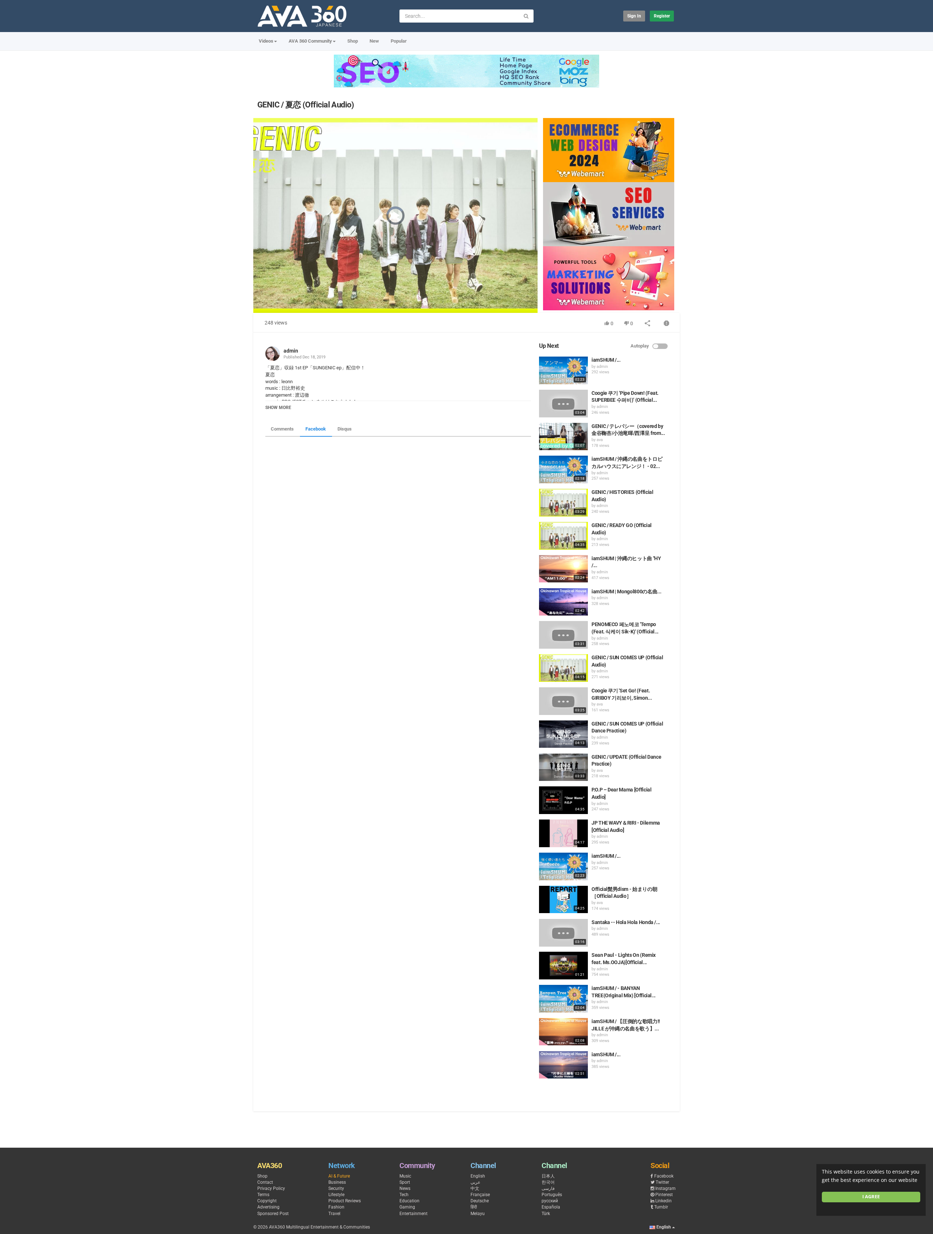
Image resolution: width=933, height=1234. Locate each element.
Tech (404, 1194)
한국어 (548, 1182)
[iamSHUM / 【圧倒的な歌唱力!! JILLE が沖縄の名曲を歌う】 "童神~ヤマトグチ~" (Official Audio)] (563, 1032)
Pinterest (664, 1194)
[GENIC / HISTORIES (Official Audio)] (563, 502)
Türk (546, 1213)
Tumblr (661, 1207)
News (404, 1188)
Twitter (662, 1182)
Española (551, 1207)
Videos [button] (266, 41)
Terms (263, 1194)
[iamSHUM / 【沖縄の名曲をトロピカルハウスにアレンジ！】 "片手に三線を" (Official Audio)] (563, 1065)
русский (550, 1200)
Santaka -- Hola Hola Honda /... (626, 922)
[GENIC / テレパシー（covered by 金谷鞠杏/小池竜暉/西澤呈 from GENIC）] (563, 437)
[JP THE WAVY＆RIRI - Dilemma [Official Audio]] (563, 833)
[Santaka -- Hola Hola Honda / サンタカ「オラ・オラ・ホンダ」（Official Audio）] (563, 933)
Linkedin (663, 1200)
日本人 (548, 1176)
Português (552, 1194)
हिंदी (474, 1207)
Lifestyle (336, 1194)
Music (405, 1176)
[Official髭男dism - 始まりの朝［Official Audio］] (563, 899)
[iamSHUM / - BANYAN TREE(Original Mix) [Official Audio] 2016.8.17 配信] (563, 999)
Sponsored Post (273, 1213)
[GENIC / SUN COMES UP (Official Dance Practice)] (563, 734)
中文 (475, 1188)
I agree (871, 1197)
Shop (352, 41)
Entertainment (413, 1213)
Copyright (267, 1200)
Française (480, 1194)
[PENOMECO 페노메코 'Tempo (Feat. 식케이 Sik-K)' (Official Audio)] (563, 635)
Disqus (344, 429)
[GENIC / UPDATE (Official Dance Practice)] (563, 767)
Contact (265, 1182)
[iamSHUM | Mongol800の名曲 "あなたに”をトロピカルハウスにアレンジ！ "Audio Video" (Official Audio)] (563, 602)
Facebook (315, 429)
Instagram (665, 1188)
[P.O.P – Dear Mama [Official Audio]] (563, 800)
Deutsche (480, 1200)
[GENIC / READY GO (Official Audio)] (563, 536)
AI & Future (339, 1176)
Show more (278, 407)
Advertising (268, 1207)
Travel (334, 1213)
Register (662, 16)
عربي (475, 1182)
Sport (404, 1182)
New (374, 41)
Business (337, 1182)
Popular (399, 41)
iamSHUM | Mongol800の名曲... (626, 591)
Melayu (478, 1213)
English (478, 1176)
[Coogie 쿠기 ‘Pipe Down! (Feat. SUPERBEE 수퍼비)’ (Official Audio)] (563, 403)
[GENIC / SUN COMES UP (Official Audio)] (563, 668)
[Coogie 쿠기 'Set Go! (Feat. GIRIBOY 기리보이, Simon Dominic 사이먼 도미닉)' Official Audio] (563, 701)
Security (336, 1188)
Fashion (336, 1207)
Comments (282, 429)
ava (600, 439)
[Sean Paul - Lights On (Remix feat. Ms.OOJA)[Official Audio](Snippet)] (563, 965)
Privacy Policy (271, 1188)
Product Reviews (344, 1200)
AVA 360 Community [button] (310, 41)
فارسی (548, 1188)
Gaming (407, 1207)
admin (291, 351)
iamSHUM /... (606, 360)
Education (409, 1200)
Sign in (634, 16)
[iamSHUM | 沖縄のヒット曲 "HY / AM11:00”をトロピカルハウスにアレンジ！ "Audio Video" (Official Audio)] (563, 569)
